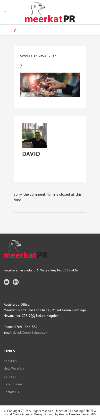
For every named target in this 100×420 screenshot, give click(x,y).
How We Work (14, 368)
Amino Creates (69, 414)
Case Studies (13, 384)
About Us (10, 361)
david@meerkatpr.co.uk (29, 332)
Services (10, 376)
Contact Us (11, 392)
